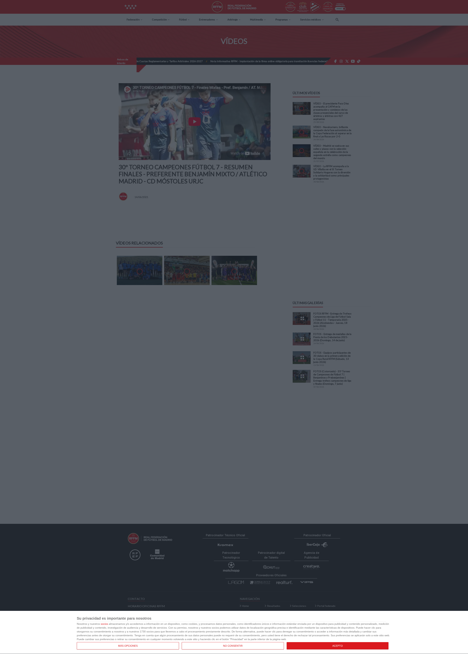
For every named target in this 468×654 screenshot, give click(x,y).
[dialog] (234, 632)
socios (104, 624)
